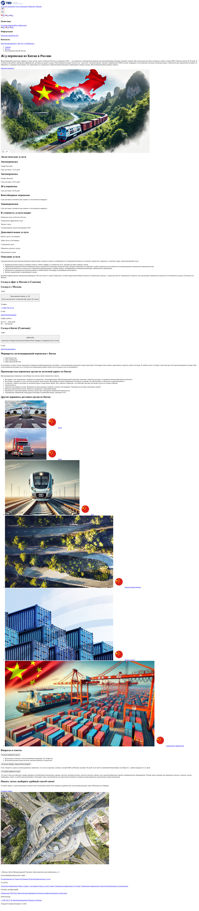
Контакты (24, 6)
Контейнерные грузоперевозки (117, 886)
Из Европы (24, 879)
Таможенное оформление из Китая (93, 886)
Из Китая (32, 879)
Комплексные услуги (42, 879)
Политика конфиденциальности (48, 893)
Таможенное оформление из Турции (68, 886)
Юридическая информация (27, 893)
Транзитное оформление (9, 886)
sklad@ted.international (8, 315)
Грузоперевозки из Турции (10, 879)
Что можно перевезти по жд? (11, 771)
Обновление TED (7, 893)
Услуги (17, 6)
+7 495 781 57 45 (21, 43)
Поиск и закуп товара (46, 886)
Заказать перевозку (7, 68)
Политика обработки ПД (9, 35)
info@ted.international (8, 43)
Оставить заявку (6, 791)
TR (3, 15)
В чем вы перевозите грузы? (11, 755)
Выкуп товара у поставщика (29, 886)
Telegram (39, 6)
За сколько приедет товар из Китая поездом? (16, 764)
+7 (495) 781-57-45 (7, 308)
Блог (15, 893)
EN (8, 15)
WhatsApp (31, 6)
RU (12, 15)
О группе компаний (8, 6)
